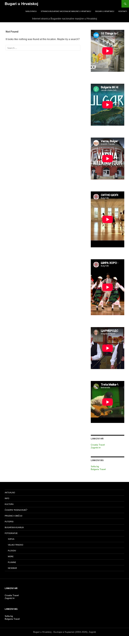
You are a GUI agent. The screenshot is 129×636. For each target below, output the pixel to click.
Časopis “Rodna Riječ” (16, 510)
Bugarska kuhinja (14, 527)
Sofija (11, 539)
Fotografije (11, 533)
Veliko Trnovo (15, 545)
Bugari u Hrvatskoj (21, 4)
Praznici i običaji (13, 516)
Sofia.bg (95, 466)
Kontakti (122, 11)
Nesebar (12, 568)
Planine (12, 562)
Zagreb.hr (96, 447)
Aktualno (10, 493)
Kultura (9, 504)
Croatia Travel (98, 444)
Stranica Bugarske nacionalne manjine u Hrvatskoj (66, 11)
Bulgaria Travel (98, 469)
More (11, 556)
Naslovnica (30, 11)
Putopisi (9, 522)
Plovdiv (12, 551)
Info (7, 498)
